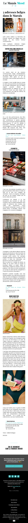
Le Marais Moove (14, 510)
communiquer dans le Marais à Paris (14, 483)
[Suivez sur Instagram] (10, 476)
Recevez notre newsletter (14, 466)
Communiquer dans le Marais (14, 505)
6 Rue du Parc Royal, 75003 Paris (14, 423)
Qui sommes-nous (14, 500)
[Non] (26, 518)
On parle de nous (14, 512)
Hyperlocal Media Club (16, 486)
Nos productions (14, 507)
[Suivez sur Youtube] (15, 476)
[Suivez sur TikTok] (18, 476)
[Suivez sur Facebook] (12, 476)
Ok (14, 520)
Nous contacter (14, 502)
